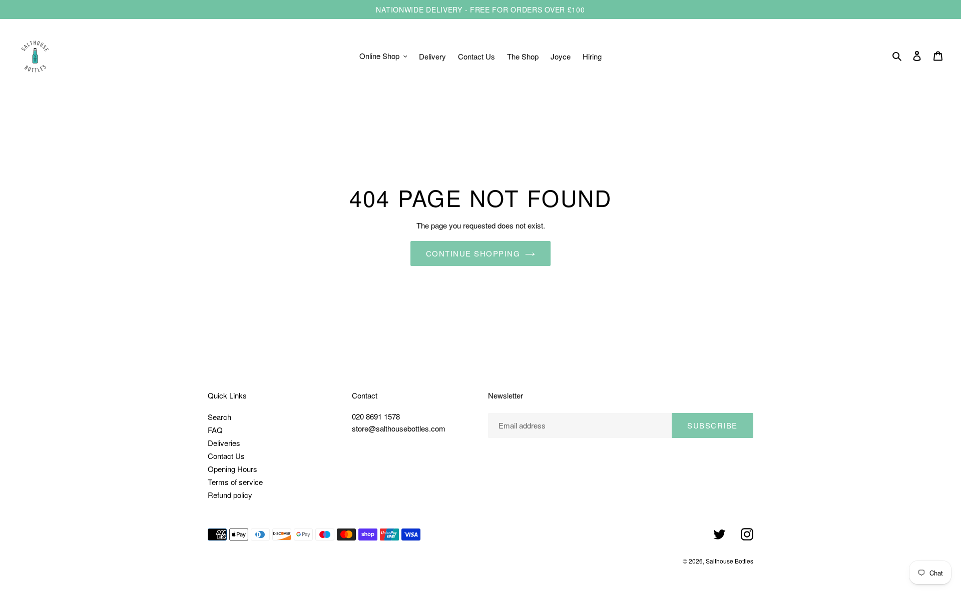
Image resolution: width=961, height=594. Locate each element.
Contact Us (226, 455)
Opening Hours (232, 469)
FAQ (215, 429)
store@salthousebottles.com (398, 428)
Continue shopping (473, 253)
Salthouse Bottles (729, 560)
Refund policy (230, 495)
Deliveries (224, 443)
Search (219, 417)
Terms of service (235, 481)
